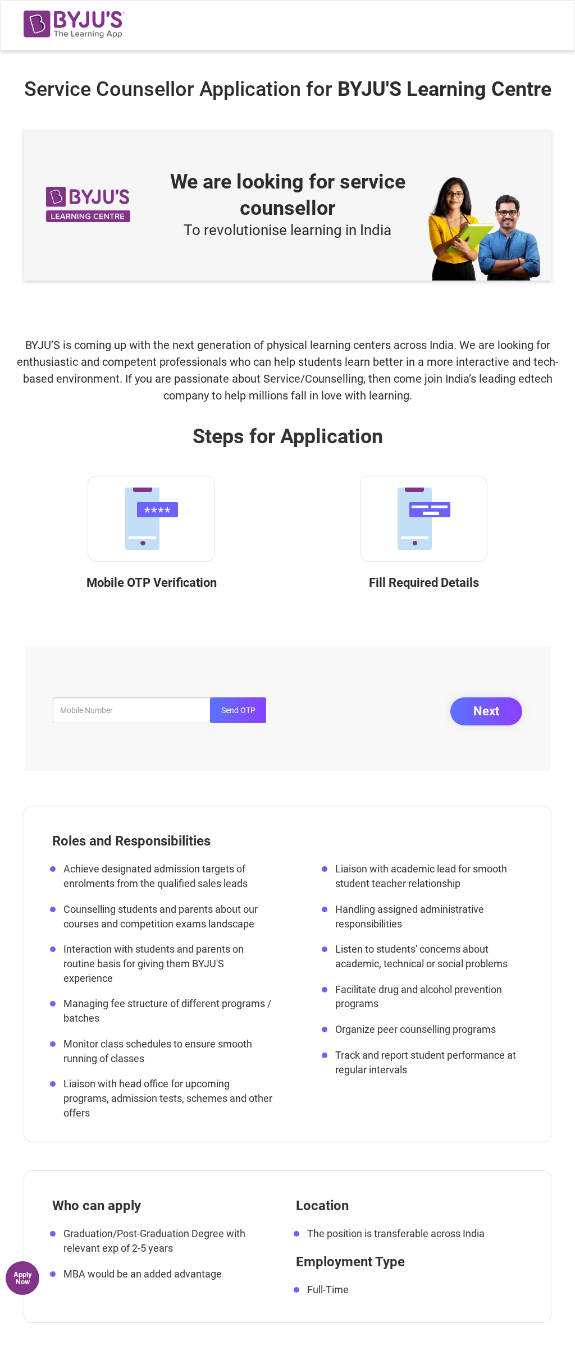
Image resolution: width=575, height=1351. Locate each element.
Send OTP (238, 710)
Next (486, 711)
